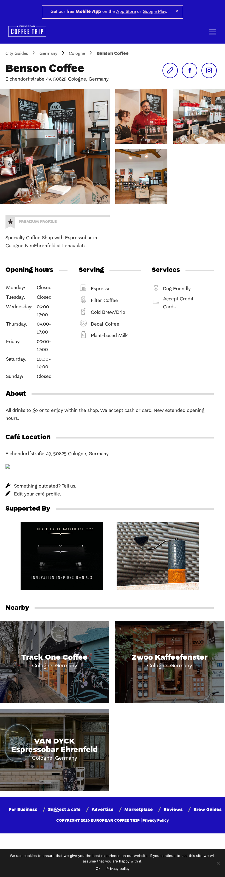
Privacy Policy (155, 820)
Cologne (77, 54)
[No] (218, 863)
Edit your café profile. (37, 494)
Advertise (102, 810)
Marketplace (138, 810)
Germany (48, 54)
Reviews (173, 810)
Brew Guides (207, 810)
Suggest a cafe (64, 810)
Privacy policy (118, 868)
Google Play (154, 12)
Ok (98, 868)
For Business (23, 810)
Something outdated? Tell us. (45, 486)
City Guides (16, 54)
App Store (126, 12)
